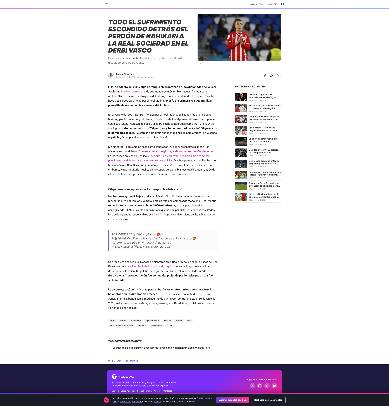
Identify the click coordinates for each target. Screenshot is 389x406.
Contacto (167, 391)
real (189, 320)
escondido (136, 320)
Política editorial (144, 391)
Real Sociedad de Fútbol (121, 325)
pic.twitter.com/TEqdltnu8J (153, 242)
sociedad (142, 325)
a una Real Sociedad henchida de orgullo (148, 266)
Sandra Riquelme (125, 74)
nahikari (167, 320)
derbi (112, 320)
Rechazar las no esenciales (268, 400)
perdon (179, 320)
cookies (157, 401)
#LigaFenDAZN (121, 242)
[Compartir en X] (278, 75)
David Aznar (159, 214)
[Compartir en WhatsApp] (271, 75)
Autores (158, 391)
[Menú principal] (106, 4)
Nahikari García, (130, 91)
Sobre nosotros (128, 391)
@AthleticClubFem (127, 238)
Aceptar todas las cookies (232, 400)
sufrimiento (156, 325)
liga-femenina (152, 320)
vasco (169, 325)
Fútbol (119, 361)
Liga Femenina (131, 361)
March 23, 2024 (161, 246)
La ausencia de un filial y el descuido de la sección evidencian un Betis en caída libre (161, 347)
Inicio (110, 361)
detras (123, 320)
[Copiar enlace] (264, 75)
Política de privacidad (131, 401)
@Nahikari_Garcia (144, 234)
